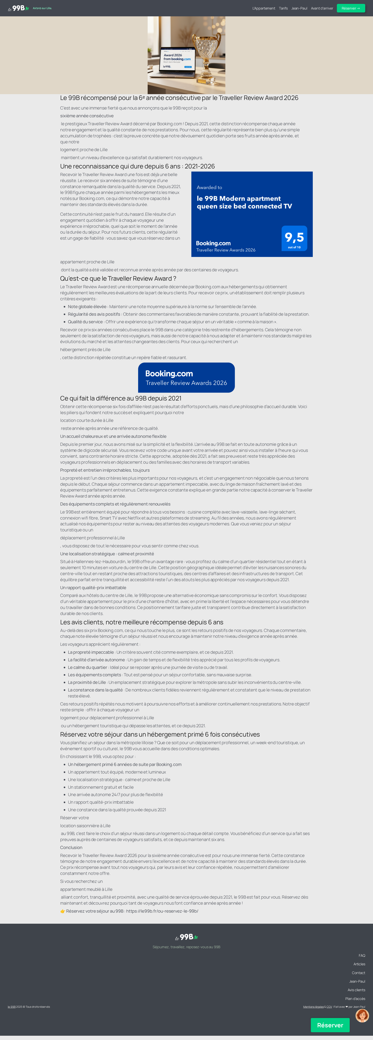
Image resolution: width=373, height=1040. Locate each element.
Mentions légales (313, 1006)
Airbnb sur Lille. (42, 8)
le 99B (12, 1006)
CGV (329, 1006)
